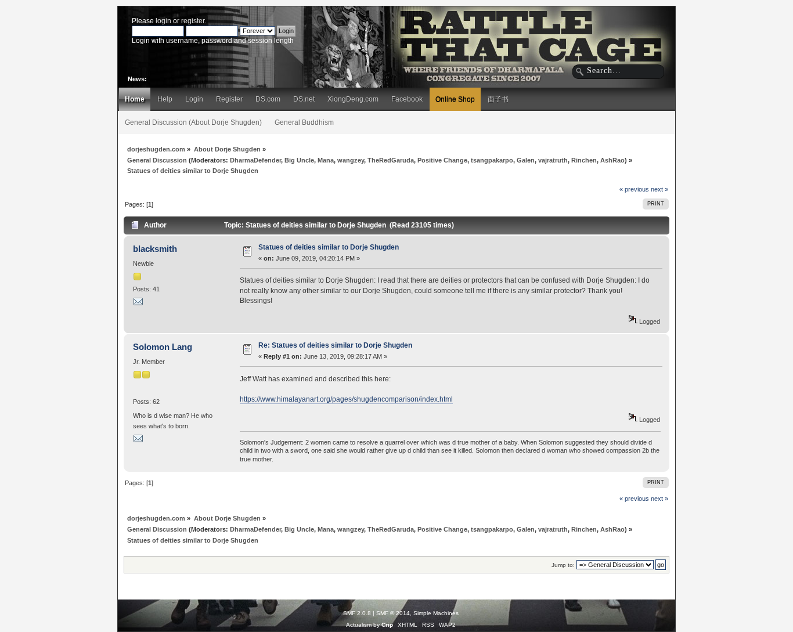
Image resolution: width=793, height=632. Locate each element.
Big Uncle (299, 160)
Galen (526, 160)
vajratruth (553, 160)
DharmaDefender (255, 160)
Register (229, 99)
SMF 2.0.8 (357, 613)
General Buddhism (304, 122)
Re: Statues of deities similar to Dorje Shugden (335, 345)
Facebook (407, 99)
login (163, 21)
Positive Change (442, 160)
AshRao (612, 160)
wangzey (350, 160)
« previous (634, 189)
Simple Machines (436, 613)
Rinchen (584, 160)
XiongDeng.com (353, 99)
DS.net (304, 99)
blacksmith (155, 249)
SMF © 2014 (393, 613)
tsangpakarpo (492, 160)
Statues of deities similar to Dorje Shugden (328, 247)
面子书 (498, 99)
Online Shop (455, 99)
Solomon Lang (162, 347)
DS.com (267, 99)
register (192, 21)
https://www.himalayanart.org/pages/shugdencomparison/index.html (346, 399)
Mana (326, 160)
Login (194, 99)
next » (659, 189)
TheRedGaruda (390, 160)
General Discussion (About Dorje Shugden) (193, 122)
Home (135, 99)
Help (164, 99)
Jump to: (563, 565)
